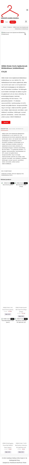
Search (13, 22)
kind (22, 173)
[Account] (26, 21)
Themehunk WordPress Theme (18, 462)
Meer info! (6, 122)
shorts (10, 175)
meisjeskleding (5, 175)
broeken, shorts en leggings (14, 173)
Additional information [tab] (16, 128)
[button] (25, 34)
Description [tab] (4, 128)
